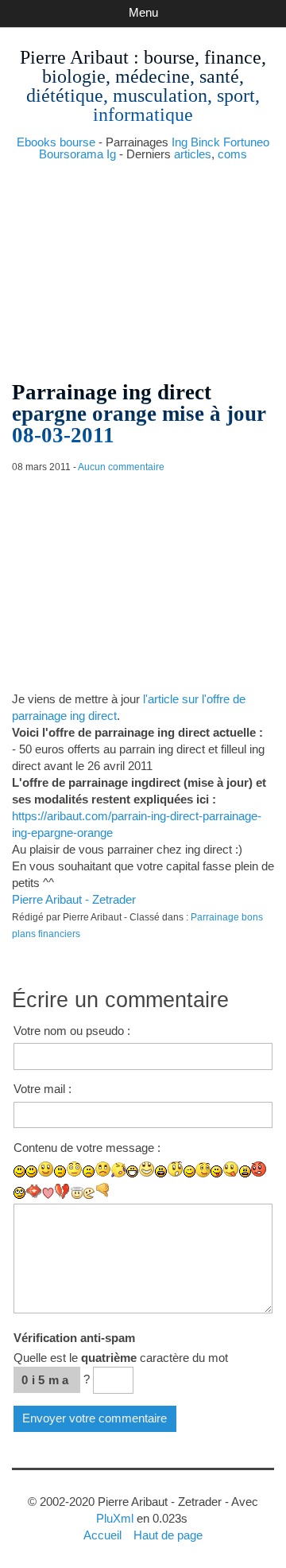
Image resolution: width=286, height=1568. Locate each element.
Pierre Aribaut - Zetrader (74, 899)
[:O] (175, 1169)
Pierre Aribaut (74, 57)
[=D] (146, 1169)
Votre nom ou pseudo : (72, 1030)
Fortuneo (246, 142)
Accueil (102, 1535)
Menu (143, 12)
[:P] (216, 1171)
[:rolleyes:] (19, 1193)
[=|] (74, 1169)
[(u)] (62, 1190)
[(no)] (103, 1190)
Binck (205, 142)
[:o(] (118, 1169)
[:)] (19, 1171)
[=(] (103, 1169)
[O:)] (77, 1193)
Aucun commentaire (121, 467)
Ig (111, 154)
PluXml (114, 1518)
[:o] (161, 1171)
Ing (179, 142)
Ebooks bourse (56, 142)
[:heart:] (48, 1193)
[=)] (45, 1169)
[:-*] (33, 1190)
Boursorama (71, 154)
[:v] (89, 1193)
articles (192, 154)
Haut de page (168, 1535)
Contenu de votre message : (87, 1147)
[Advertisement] (143, 264)
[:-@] (259, 1169)
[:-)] (31, 1171)
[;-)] (203, 1169)
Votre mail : (43, 1088)
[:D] (132, 1171)
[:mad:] (245, 1171)
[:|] (60, 1171)
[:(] (89, 1171)
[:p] (230, 1169)
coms (232, 154)
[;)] (189, 1171)
